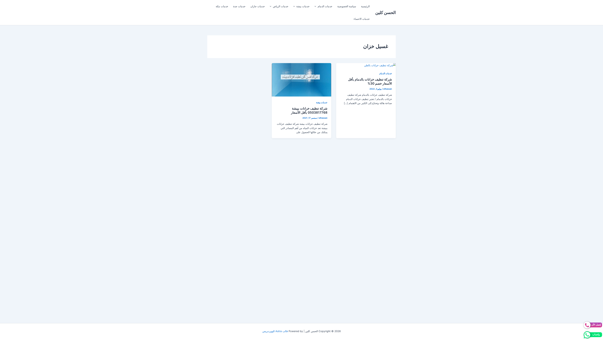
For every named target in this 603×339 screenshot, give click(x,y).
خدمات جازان (257, 6)
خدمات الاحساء (362, 18)
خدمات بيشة (303, 6)
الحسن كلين (385, 12)
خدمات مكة (222, 6)
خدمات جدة (239, 6)
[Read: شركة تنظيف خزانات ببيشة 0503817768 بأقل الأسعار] (301, 79)
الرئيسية (365, 6)
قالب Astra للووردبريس (275, 331)
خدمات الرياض (280, 6)
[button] (316, 6)
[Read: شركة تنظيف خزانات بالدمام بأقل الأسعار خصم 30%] (380, 65)
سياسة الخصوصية (346, 6)
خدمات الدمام (325, 6)
